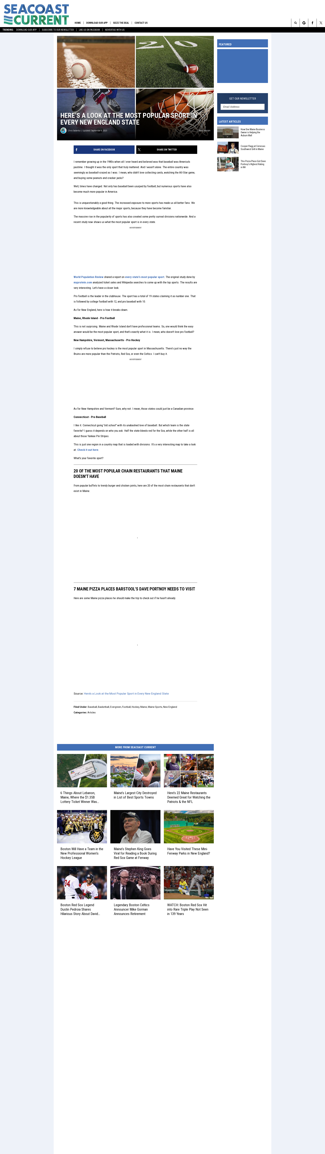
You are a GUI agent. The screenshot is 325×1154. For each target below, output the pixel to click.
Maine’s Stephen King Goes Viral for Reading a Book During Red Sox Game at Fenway (135, 853)
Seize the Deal (121, 22)
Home (78, 22)
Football (126, 707)
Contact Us (141, 22)
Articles (92, 712)
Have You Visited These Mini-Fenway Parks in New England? (188, 851)
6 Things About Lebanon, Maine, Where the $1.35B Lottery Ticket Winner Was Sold (78, 797)
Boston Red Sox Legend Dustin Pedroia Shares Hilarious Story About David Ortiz (79, 909)
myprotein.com (83, 282)
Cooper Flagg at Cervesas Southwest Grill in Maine (253, 147)
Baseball (92, 707)
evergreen (115, 707)
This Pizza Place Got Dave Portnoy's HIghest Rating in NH (253, 164)
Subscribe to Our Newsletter (58, 29)
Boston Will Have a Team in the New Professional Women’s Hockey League (81, 853)
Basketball (103, 707)
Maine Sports (155, 707)
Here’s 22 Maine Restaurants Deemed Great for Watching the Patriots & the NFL (188, 797)
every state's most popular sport (144, 277)
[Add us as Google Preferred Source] (304, 23)
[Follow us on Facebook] (312, 23)
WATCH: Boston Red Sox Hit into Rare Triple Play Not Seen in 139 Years (187, 909)
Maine (143, 707)
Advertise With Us (115, 29)
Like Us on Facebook (89, 29)
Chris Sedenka (74, 130)
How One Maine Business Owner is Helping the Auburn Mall (253, 132)
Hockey (135, 707)
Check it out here (87, 449)
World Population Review (88, 277)
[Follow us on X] (321, 23)
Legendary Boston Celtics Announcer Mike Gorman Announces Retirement (131, 909)
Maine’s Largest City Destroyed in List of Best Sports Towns (135, 795)
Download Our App (26, 29)
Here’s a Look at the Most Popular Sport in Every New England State (126, 693)
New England (170, 707)
